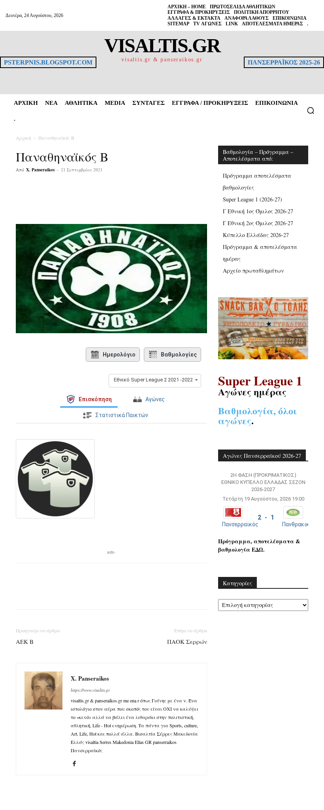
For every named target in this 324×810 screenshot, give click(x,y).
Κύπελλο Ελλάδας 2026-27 (256, 235)
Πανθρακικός (299, 524)
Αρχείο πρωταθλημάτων (253, 270)
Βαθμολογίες (179, 354)
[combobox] (155, 379)
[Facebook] (74, 201)
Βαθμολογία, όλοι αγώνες (257, 415)
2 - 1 (266, 517)
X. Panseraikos (40, 170)
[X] (92, 201)
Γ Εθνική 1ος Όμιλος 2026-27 (258, 211)
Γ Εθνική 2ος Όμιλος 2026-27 (258, 223)
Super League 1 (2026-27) (252, 199)
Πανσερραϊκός (240, 524)
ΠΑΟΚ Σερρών (187, 641)
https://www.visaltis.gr (90, 690)
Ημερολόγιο (119, 354)
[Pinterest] (111, 201)
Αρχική (23, 138)
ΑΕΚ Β (25, 641)
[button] (310, 110)
